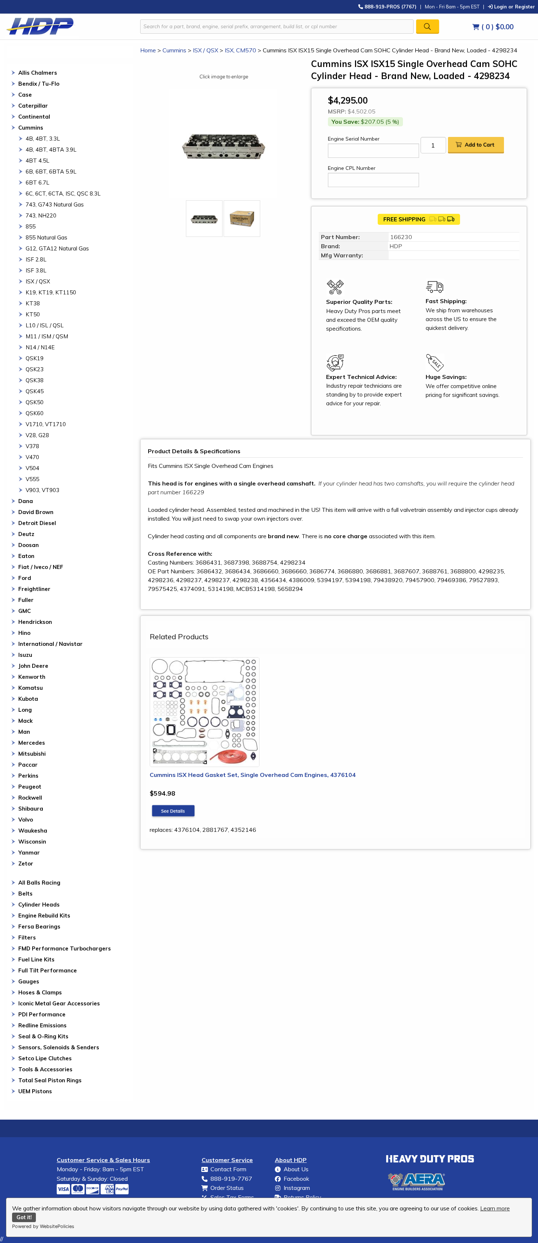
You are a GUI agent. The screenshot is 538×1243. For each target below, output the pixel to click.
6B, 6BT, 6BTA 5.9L (51, 171)
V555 (32, 479)
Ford (24, 577)
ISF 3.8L (36, 270)
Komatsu (30, 687)
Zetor (25, 863)
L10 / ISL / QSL (45, 325)
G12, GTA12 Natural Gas (57, 248)
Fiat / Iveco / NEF (40, 566)
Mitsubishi (32, 753)
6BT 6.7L (37, 182)
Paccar (28, 764)
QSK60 (35, 413)
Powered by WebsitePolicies (43, 1226)
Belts (25, 893)
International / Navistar (50, 643)
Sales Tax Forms (232, 1197)
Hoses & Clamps (40, 992)
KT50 (33, 314)
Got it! (24, 1217)
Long (25, 709)
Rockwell (30, 797)
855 (31, 226)
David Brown (35, 512)
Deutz (26, 534)
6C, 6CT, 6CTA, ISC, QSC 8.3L (63, 193)
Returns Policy (302, 1197)
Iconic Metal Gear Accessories (59, 1003)
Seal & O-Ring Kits (43, 1036)
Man (24, 731)
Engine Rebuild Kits (44, 915)
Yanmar (29, 852)
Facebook (296, 1178)
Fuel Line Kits (36, 959)
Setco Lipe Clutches (45, 1058)
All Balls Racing (39, 882)
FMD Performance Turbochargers (64, 948)
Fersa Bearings (39, 926)
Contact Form (228, 1169)
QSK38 (35, 380)
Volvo (25, 819)
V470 (32, 457)
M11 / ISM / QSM (47, 336)
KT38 (33, 303)
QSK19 (35, 358)
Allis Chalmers (37, 72)
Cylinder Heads (39, 904)
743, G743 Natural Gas (55, 204)
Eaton (26, 555)
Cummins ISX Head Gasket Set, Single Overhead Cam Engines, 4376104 (253, 774)
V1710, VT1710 (46, 424)
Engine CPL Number (352, 168)
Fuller (26, 599)
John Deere (33, 665)
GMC (24, 610)
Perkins (28, 775)
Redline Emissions (42, 1025)
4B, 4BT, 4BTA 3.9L (51, 149)
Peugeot (29, 786)
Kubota (28, 698)
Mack (25, 720)
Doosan (28, 545)
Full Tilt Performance (47, 970)
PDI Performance (42, 1014)
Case (25, 94)
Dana (25, 501)
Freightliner (34, 588)
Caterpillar (33, 105)
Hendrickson (35, 621)
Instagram (297, 1187)
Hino (24, 632)
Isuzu (25, 654)
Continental (34, 116)
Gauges (28, 981)
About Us (296, 1169)
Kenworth (31, 676)
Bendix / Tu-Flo (38, 83)
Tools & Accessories (45, 1069)
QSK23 (35, 369)
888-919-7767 (231, 1178)
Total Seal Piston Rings (50, 1080)
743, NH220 (41, 215)
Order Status (227, 1187)
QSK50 (35, 402)
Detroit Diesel (37, 523)
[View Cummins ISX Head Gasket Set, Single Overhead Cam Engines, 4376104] (173, 811)
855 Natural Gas (46, 237)
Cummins (30, 127)
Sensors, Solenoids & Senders (58, 1047)
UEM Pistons (35, 1091)
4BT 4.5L (37, 160)
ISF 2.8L (36, 259)
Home (148, 50)
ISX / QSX (38, 281)
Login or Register (514, 6)
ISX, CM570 (240, 50)
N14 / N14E (40, 347)
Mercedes (31, 742)
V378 (32, 446)
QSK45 (35, 391)
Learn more (495, 1208)
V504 (32, 468)
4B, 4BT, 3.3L (43, 138)
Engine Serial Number (354, 138)
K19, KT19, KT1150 (51, 292)
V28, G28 (37, 435)
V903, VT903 (42, 490)
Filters (27, 937)
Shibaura (30, 808)
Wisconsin (32, 841)
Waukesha (32, 830)
